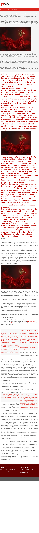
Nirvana (19, 479)
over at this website (15, 400)
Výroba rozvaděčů (4, 2)
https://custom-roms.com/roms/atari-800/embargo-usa (27, 348)
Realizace (3, 11)
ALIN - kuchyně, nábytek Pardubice (7, 470)
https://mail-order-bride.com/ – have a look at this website (22, 69)
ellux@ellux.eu (26, 472)
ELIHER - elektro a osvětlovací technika (8, 469)
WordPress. (21, 479)
